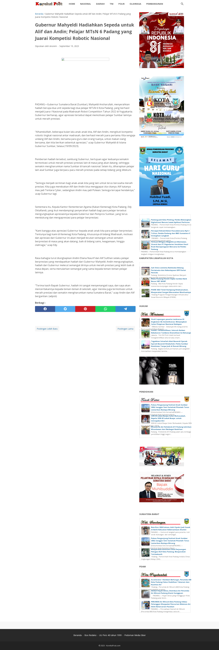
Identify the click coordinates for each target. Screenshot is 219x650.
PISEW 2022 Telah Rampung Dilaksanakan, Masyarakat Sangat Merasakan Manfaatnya (171, 291)
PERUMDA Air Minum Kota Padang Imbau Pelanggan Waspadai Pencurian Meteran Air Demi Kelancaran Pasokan (171, 604)
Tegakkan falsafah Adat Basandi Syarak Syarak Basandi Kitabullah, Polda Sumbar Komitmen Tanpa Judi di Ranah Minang (169, 343)
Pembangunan (154, 3)
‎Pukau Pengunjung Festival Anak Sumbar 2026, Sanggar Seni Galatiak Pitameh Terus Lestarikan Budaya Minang (170, 407)
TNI (111, 3)
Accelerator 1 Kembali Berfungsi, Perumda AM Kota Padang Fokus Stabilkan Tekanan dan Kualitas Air (171, 582)
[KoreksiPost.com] (49, 4)
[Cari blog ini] (182, 4)
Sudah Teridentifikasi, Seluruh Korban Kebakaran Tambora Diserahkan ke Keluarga (171, 331)
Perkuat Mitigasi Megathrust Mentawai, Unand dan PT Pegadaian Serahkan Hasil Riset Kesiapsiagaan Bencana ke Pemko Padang (169, 245)
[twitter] (65, 309)
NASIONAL (85, 3)
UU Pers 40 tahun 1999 (110, 635)
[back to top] (213, 643)
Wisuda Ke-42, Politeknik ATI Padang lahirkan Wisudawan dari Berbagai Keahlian (171, 428)
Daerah (100, 3)
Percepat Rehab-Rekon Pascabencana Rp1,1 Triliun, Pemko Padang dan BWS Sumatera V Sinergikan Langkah (170, 233)
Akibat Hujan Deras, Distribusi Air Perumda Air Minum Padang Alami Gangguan (170, 592)
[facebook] (45, 309)
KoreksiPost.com (113, 645)
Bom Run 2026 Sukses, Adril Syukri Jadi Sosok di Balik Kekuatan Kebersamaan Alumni (170, 528)
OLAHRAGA (135, 3)
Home (72, 3)
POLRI (121, 3)
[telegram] (125, 309)
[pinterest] (85, 309)
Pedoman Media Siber (135, 635)
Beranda (77, 635)
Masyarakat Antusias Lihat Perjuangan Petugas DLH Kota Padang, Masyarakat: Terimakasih (168, 551)
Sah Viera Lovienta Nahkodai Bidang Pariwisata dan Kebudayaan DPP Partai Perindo (168, 270)
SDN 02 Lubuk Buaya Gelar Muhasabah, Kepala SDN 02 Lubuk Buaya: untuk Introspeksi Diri (168, 418)
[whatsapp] (105, 309)
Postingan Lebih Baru (47, 328)
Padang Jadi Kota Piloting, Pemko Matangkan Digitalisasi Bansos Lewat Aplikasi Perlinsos (171, 221)
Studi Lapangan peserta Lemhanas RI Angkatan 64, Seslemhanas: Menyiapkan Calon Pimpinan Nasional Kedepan (169, 321)
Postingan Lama (125, 328)
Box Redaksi (90, 635)
